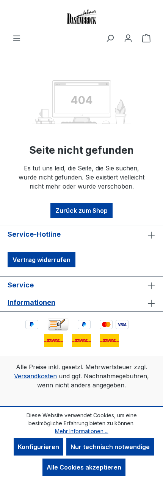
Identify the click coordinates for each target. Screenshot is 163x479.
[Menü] (17, 37)
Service (21, 285)
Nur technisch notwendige (110, 447)
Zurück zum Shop (81, 210)
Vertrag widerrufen (42, 260)
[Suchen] (110, 37)
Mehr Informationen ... (81, 431)
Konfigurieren (38, 447)
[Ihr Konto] (128, 37)
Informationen (31, 302)
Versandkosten (35, 376)
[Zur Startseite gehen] (81, 16)
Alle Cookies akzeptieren (84, 467)
